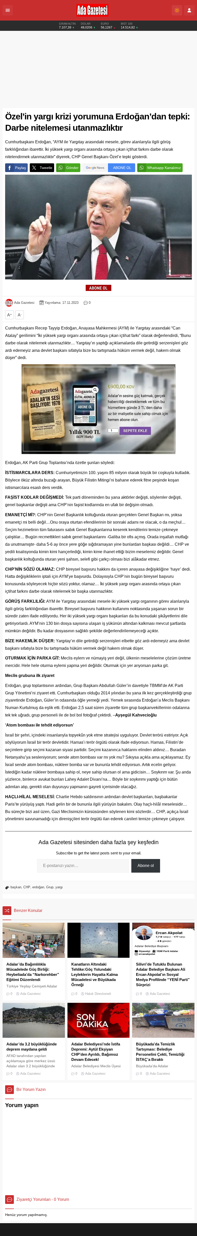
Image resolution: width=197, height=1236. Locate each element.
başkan (16, 887)
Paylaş (20, 168)
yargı (59, 887)
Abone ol (145, 865)
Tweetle (46, 168)
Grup (49, 887)
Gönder (72, 168)
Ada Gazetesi (24, 303)
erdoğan (38, 887)
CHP (26, 887)
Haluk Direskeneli (98, 994)
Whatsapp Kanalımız (164, 168)
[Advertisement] (98, 70)
